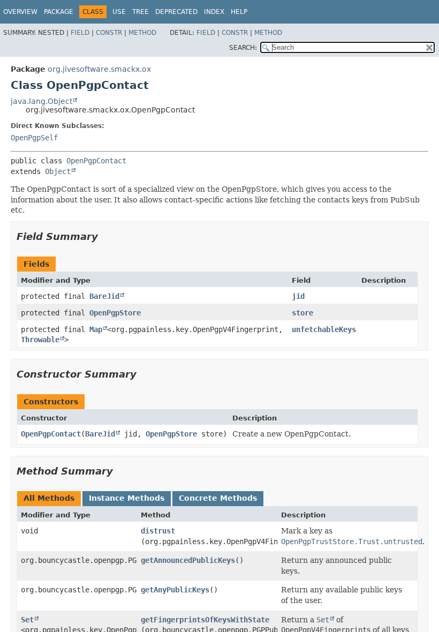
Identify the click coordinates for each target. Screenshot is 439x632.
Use (119, 12)
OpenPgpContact (96, 160)
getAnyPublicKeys (175, 589)
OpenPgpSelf (34, 137)
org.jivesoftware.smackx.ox (99, 69)
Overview (20, 12)
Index (214, 12)
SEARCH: (243, 47)
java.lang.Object (41, 101)
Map (95, 329)
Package (58, 12)
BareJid (104, 296)
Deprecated (176, 12)
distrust (158, 530)
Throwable (40, 339)
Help (239, 12)
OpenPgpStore (115, 313)
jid (298, 296)
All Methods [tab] (49, 498)
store (302, 313)
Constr (109, 32)
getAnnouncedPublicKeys (188, 560)
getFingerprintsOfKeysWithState (205, 619)
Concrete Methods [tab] (218, 498)
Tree (140, 12)
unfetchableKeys (324, 329)
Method (142, 32)
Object (58, 171)
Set (27, 619)
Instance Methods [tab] (126, 498)
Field (80, 32)
